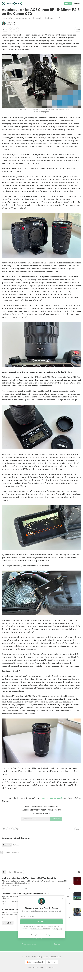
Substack (31, 967)
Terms (45, 957)
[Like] (3, 888)
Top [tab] (4, 872)
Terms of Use (52, 927)
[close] (62, 898)
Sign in (77, 3)
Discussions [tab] (18, 872)
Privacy (39, 957)
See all (6, 923)
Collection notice (55, 957)
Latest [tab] (10, 872)
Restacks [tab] (16, 845)
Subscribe (68, 3)
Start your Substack (35, 962)
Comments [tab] (7, 845)
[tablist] (11, 845)
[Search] (79, 872)
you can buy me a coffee (53, 798)
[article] (41, 883)
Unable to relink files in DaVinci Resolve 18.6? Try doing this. (29, 878)
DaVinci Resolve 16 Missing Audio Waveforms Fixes (25, 894)
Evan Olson (11, 22)
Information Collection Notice (40, 929)
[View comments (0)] (11, 29)
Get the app (52, 962)
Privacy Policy (57, 929)
